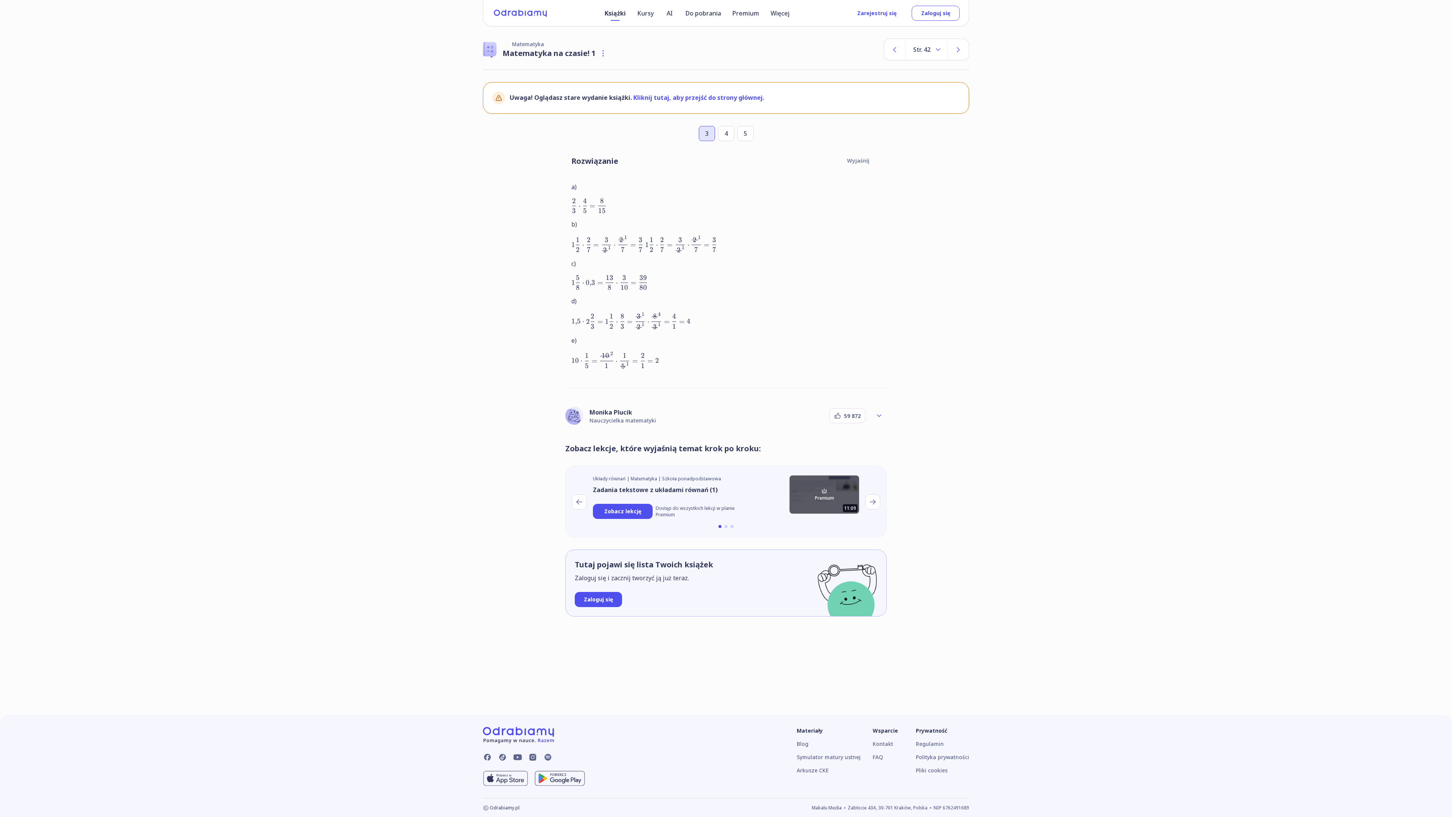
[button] (719, 526)
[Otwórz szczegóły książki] (603, 53)
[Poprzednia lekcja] (579, 501)
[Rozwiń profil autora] (879, 415)
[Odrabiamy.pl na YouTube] (517, 757)
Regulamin (930, 743)
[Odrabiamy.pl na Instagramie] (532, 757)
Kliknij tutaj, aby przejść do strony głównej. (698, 97)
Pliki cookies (932, 770)
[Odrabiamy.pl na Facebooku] (487, 757)
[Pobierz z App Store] (505, 778)
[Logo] (520, 13)
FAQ (878, 757)
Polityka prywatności (942, 757)
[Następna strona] (958, 49)
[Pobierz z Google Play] (559, 778)
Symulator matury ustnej (829, 757)
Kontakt (883, 743)
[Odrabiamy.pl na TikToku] (502, 757)
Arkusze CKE (812, 770)
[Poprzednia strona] (895, 49)
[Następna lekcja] (872, 501)
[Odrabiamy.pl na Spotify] (547, 757)
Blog (802, 743)
